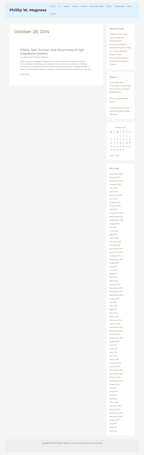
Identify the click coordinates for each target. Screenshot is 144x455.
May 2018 (113, 234)
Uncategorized (26, 57)
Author (66, 6)
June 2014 (114, 391)
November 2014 (116, 374)
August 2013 (114, 420)
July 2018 (113, 227)
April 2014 (113, 399)
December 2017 (116, 249)
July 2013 (113, 424)
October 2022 (115, 185)
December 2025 (116, 174)
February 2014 (115, 406)
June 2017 (114, 270)
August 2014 (114, 384)
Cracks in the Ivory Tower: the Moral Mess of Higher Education (120, 111)
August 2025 (115, 177)
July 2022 (113, 188)
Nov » (117, 156)
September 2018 (116, 220)
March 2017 (114, 281)
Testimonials (119, 6)
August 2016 (114, 299)
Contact (53, 14)
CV (59, 6)
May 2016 (113, 309)
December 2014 (116, 370)
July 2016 (113, 302)
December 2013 (116, 413)
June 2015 (114, 349)
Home (52, 6)
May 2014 (113, 395)
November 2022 (116, 181)
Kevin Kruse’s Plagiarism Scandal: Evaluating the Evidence (119, 61)
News (109, 6)
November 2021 (116, 195)
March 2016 (114, 317)
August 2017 (114, 263)
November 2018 (116, 217)
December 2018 (116, 213)
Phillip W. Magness (27, 10)
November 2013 (116, 417)
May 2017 (113, 274)
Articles (84, 6)
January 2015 (115, 367)
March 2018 (114, 238)
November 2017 (116, 252)
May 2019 (113, 209)
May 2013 (113, 427)
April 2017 (113, 277)
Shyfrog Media (96, 443)
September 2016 (116, 295)
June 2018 (114, 231)
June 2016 (114, 306)
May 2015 (113, 352)
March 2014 (114, 402)
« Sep (112, 156)
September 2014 (116, 381)
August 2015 (114, 342)
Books (75, 6)
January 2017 (115, 284)
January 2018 (115, 245)
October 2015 (115, 334)
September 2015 (116, 338)
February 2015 (115, 363)
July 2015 (113, 345)
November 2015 (116, 331)
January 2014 (115, 409)
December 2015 (116, 327)
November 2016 (116, 292)
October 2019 (115, 206)
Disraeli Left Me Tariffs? (119, 34)
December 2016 (116, 288)
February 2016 (115, 320)
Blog (129, 6)
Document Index (97, 6)
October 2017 (115, 256)
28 (114, 150)
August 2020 (115, 202)
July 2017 (113, 267)
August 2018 (114, 224)
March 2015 (114, 359)
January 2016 (115, 324)
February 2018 (115, 242)
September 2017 (116, 259)
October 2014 (115, 377)
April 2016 (113, 313)
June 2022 (114, 192)
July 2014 (113, 388)
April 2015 (113, 356)
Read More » (25, 74)
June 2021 (114, 199)
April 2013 (113, 431)
